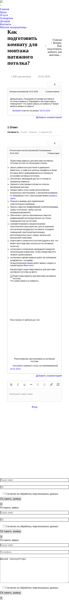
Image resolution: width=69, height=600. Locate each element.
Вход (34, 406)
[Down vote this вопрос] (59, 84)
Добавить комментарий (49, 117)
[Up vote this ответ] (50, 143)
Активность (13, 132)
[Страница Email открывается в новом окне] (56, 449)
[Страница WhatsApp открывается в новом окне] (11, 5)
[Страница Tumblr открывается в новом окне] (56, 444)
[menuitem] (5, 9)
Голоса (24, 132)
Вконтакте (29, 265)
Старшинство (45, 132)
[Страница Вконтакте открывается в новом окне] (26, 5)
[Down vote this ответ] (59, 143)
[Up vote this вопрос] (50, 84)
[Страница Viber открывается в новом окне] (16, 5)
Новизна (33, 132)
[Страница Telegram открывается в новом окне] (21, 5)
